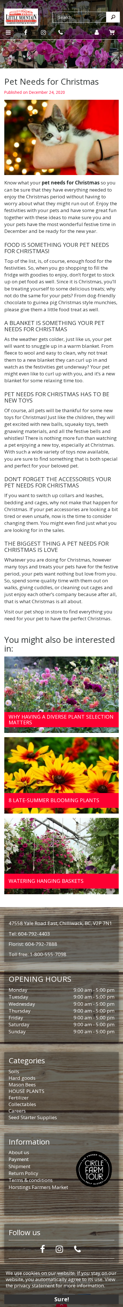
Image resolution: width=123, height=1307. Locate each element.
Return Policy (23, 1173)
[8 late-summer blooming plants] (61, 775)
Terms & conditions (31, 1180)
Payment (19, 1159)
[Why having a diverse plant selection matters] (61, 694)
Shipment (19, 1166)
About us (19, 1152)
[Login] (96, 32)
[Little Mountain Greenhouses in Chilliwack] (21, 16)
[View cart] (112, 32)
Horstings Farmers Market (38, 1187)
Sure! (61, 1299)
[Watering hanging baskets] (61, 856)
